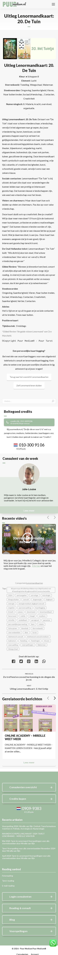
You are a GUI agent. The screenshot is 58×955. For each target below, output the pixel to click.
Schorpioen (12, 628)
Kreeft (10, 612)
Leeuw (20, 612)
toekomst (12, 641)
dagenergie (37, 599)
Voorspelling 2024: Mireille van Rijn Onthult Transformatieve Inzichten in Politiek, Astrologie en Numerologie (29, 827)
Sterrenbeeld (38, 628)
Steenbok (24, 628)
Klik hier (36, 565)
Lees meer (29, 510)
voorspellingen (27, 645)
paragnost (35, 620)
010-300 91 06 (31, 444)
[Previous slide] (48, 517)
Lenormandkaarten (34, 583)
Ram (32, 624)
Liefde (23, 616)
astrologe (34, 595)
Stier (26, 632)
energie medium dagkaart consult (31, 604)
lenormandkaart (46, 612)
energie (11, 604)
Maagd (32, 616)
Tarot (34, 632)
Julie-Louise (29, 489)
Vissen (46, 641)
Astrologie (46, 595)
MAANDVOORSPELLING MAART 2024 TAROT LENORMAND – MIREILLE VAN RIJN (23, 834)
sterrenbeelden (14, 632)
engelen (11, 608)
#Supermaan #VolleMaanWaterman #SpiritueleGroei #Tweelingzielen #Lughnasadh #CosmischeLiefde (31, 590)
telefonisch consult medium (38, 637)
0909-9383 (31, 808)
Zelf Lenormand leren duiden (29, 385)
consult (26, 599)
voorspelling (13, 645)
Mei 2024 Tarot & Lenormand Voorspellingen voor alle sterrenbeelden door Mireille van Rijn (26, 842)
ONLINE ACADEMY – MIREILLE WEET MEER (25, 737)
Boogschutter (13, 599)
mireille (11, 620)
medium (42, 616)
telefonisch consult (15, 637)
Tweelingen (35, 641)
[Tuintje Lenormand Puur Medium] (29, 48)
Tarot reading (8, 880)
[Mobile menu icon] (53, 4)
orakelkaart (23, 620)
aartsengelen (22, 595)
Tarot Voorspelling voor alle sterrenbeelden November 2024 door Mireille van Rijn (28, 849)
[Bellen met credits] (32, 422)
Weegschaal (13, 649)
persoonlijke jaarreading (17, 624)
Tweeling (23, 641)
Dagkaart (49, 599)
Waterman (42, 645)
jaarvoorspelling (25, 608)
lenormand (31, 612)
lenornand (12, 616)
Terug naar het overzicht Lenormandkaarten (29, 377)
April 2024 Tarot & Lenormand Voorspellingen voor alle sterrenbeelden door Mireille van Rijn (26, 857)
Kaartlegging (40, 608)
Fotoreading (7, 876)
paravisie (46, 620)
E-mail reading (8, 885)
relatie (41, 624)
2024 (10, 595)
